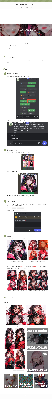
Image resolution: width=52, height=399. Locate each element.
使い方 (9, 47)
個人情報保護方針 (26, 395)
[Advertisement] (26, 16)
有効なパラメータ (11, 48)
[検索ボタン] (31, 7)
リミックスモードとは (12, 45)
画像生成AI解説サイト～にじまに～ (26, 4)
